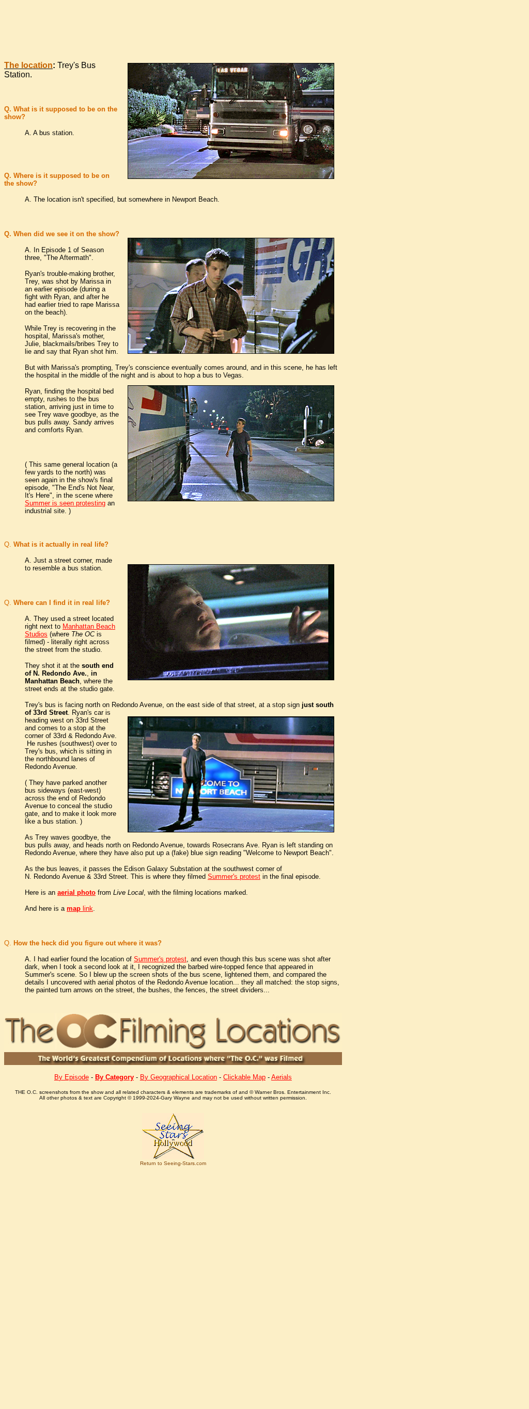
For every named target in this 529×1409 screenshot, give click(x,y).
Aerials (281, 1077)
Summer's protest (234, 876)
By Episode (71, 1077)
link (80, 908)
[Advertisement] (213, 28)
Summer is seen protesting (65, 503)
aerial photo (76, 892)
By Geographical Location (178, 1077)
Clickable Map (244, 1077)
